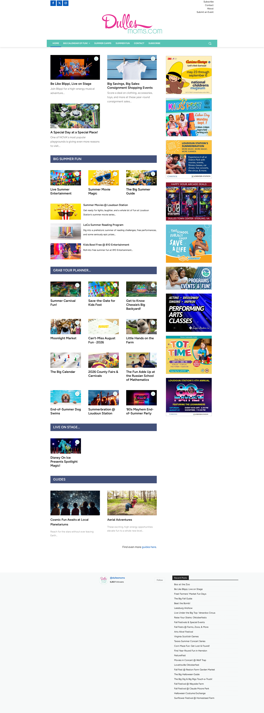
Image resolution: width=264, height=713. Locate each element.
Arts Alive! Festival (183, 631)
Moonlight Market (63, 338)
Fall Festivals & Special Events (189, 622)
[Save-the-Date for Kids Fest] (103, 289)
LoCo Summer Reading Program (103, 225)
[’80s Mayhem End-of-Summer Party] (141, 397)
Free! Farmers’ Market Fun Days (190, 593)
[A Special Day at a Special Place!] (75, 116)
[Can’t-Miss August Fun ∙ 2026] (103, 326)
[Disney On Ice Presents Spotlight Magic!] (65, 446)
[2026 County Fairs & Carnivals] (103, 360)
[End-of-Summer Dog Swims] (65, 397)
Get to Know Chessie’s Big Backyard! (135, 305)
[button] (210, 43)
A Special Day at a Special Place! (74, 132)
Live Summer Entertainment (61, 191)
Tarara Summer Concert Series (189, 641)
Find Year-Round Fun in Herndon (190, 650)
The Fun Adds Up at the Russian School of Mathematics (140, 376)
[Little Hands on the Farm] (141, 326)
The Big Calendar (62, 372)
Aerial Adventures (119, 519)
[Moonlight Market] (65, 326)
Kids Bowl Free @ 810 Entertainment (106, 244)
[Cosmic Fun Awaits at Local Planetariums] (75, 503)
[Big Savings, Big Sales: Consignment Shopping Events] (132, 67)
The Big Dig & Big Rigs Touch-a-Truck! (193, 679)
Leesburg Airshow (183, 608)
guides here (149, 547)
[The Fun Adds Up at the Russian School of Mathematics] (141, 360)
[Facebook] (53, 3)
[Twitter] (59, 3)
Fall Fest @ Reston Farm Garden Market (194, 669)
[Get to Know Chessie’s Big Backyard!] (141, 289)
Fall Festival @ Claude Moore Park (191, 688)
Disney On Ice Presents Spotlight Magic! (64, 462)
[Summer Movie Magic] (103, 177)
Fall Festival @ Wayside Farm (189, 683)
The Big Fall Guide (183, 598)
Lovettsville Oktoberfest (186, 665)
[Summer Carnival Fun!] (65, 289)
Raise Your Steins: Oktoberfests (190, 617)
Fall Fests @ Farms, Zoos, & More (191, 627)
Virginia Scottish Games (186, 636)
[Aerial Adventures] (132, 503)
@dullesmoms (117, 577)
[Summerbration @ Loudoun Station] (103, 397)
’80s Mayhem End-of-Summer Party (140, 411)
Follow (160, 580)
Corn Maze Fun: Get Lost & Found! (192, 646)
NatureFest (180, 655)
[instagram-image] (109, 597)
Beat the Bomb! (182, 603)
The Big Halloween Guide (187, 674)
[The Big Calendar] (65, 360)
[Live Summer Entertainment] (65, 177)
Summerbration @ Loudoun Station (101, 411)
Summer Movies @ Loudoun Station (105, 205)
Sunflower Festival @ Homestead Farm (194, 698)
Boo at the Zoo (182, 584)
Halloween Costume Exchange (189, 693)
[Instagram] (65, 3)
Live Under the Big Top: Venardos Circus (194, 612)
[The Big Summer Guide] (141, 177)
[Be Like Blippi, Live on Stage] (75, 67)
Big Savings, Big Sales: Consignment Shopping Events (130, 86)
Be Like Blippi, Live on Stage (70, 84)
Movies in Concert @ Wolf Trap (190, 660)
